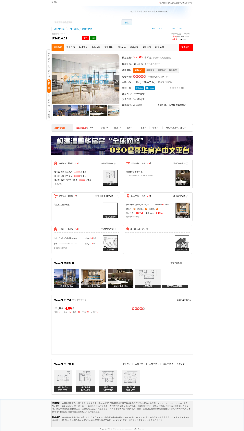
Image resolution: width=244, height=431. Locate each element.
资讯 (181, 22)
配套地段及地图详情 (104, 196)
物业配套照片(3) (183, 217)
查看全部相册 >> (177, 263)
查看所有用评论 (184, 300)
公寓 (116, 22)
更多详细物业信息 (133, 217)
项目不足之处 (182, 250)
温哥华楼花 (59, 29)
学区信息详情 (107, 229)
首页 (85, 22)
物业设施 (83, 47)
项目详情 (70, 47)
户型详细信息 (107, 163)
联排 (106, 22)
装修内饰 (96, 47)
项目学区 (147, 47)
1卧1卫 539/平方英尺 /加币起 (70, 176)
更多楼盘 (185, 47)
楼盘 (127, 22)
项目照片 (108, 47)
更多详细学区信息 (60, 248)
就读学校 (110, 250)
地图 (160, 22)
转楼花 (138, 22)
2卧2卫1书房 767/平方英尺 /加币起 (72, 180)
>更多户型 (58, 184)
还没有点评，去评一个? (159, 77)
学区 (150, 22)
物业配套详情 (179, 196)
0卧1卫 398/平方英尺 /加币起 (70, 172)
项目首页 (58, 47)
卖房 (170, 22)
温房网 (64, 13)
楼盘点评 (134, 47)
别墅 (95, 22)
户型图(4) (110, 184)
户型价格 (121, 47)
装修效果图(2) (182, 184)
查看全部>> (182, 364)
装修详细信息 (179, 163)
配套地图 (159, 47)
